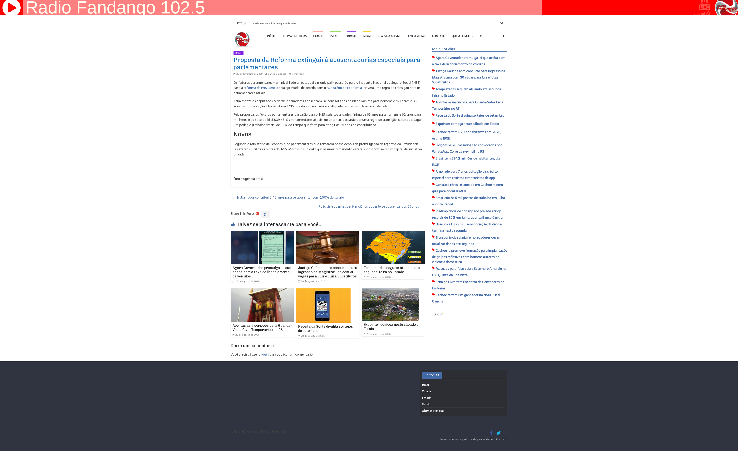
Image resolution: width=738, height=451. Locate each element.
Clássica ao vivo (389, 36)
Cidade (318, 36)
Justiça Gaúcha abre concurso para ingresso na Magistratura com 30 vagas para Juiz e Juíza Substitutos (327, 272)
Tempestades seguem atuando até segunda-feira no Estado (392, 270)
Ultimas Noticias (294, 36)
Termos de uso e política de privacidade (467, 439)
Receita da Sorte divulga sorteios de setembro (325, 328)
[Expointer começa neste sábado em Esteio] (390, 291)
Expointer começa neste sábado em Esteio (392, 326)
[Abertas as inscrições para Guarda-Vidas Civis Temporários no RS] (262, 291)
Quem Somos (461, 36)
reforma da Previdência (261, 88)
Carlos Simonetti (277, 74)
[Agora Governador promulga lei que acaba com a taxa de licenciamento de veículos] (262, 233)
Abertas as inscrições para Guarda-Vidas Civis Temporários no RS (262, 327)
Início (271, 36)
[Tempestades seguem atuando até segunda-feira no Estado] (393, 233)
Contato (438, 36)
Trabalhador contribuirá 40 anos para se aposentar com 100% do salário (288, 197)
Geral (367, 36)
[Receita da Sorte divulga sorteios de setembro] (323, 291)
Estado (335, 36)
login (265, 354)
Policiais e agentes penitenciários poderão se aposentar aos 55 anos (371, 206)
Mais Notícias (443, 49)
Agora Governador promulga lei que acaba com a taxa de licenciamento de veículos (262, 272)
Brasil (351, 36)
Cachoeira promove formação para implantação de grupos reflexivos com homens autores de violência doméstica (469, 256)
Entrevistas (417, 36)
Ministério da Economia (344, 88)
